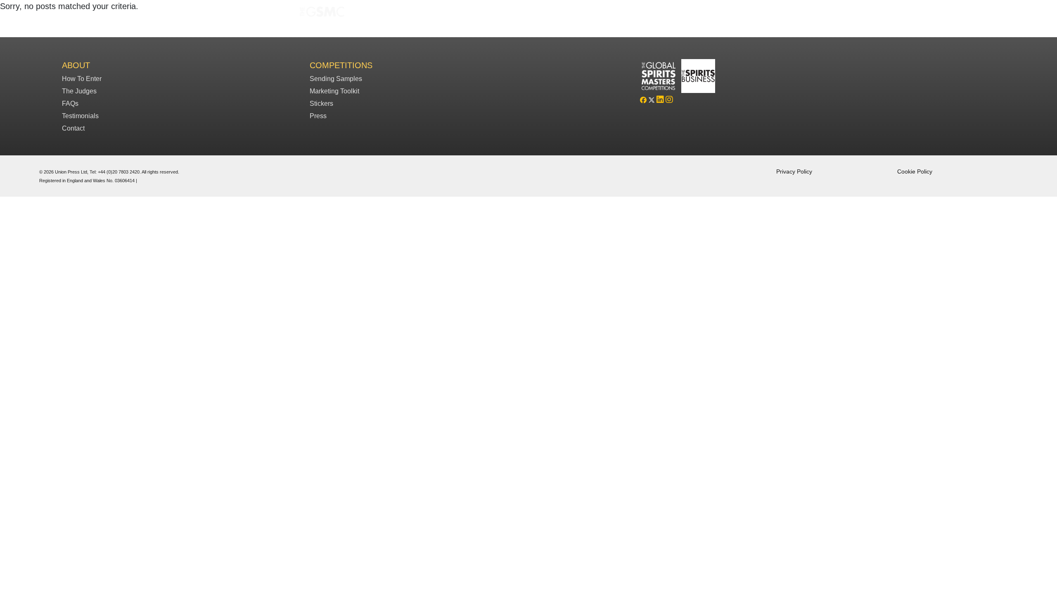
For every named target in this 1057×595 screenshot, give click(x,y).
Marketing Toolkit (334, 91)
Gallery (585, 13)
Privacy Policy (794, 171)
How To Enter (82, 78)
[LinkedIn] (660, 100)
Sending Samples (336, 78)
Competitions (479, 13)
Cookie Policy (914, 171)
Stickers (321, 103)
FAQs (613, 13)
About (76, 65)
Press (318, 115)
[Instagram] (669, 100)
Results (519, 13)
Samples (552, 13)
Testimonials (80, 115)
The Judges (79, 91)
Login (638, 13)
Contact (73, 128)
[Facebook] (643, 100)
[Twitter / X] (651, 100)
